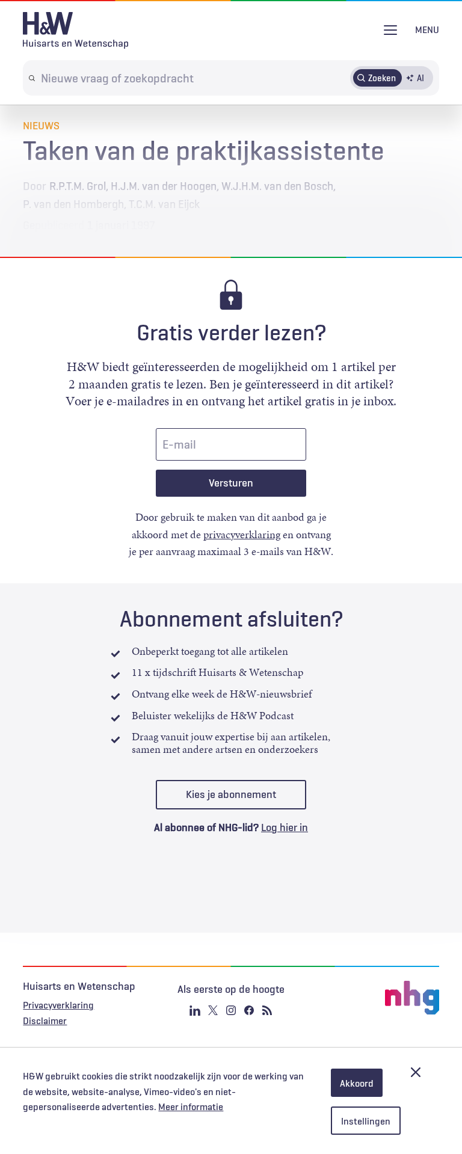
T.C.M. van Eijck (164, 203)
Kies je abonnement (231, 794)
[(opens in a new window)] (369, 997)
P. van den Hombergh (73, 203)
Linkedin (195, 1010)
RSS (267, 1010)
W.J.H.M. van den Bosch (277, 185)
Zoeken (382, 77)
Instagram (231, 1010)
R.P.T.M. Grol (77, 185)
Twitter (213, 1010)
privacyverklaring (241, 534)
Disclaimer (45, 1020)
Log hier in (284, 827)
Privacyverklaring (58, 1004)
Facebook (249, 1010)
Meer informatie (190, 1106)
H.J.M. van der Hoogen (164, 185)
